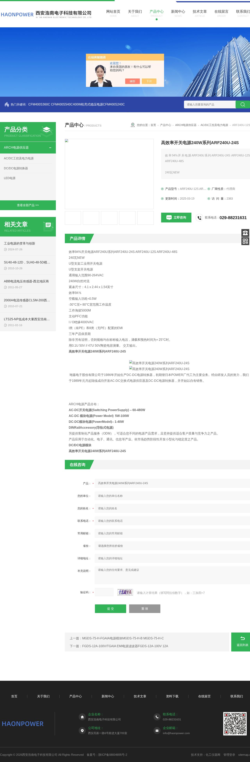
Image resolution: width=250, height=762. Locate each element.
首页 (153, 125)
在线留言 (204, 696)
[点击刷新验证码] (125, 592)
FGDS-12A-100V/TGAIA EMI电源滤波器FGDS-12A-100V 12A (125, 646)
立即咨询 (180, 217)
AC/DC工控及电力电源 (19, 158)
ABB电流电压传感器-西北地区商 (26, 281)
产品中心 (165, 125)
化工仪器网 (213, 754)
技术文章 (140, 696)
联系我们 (236, 696)
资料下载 (172, 696)
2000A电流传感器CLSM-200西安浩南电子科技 (36, 300)
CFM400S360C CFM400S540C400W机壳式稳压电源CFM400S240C (76, 104)
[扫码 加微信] (245, 241)
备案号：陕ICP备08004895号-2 (107, 754)
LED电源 (9, 178)
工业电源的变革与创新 (19, 243)
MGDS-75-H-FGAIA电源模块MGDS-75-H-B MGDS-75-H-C (123, 638)
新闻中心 (108, 696)
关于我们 (43, 696)
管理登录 (229, 754)
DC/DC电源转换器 (16, 168)
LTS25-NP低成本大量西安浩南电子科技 (31, 319)
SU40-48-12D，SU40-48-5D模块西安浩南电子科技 (39, 262)
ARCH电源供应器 (16, 147)
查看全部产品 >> (28, 205)
